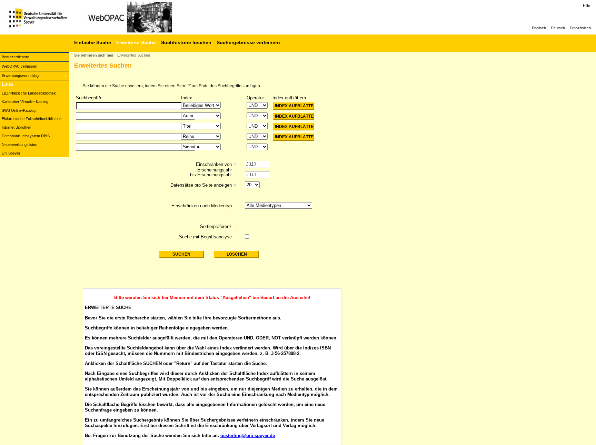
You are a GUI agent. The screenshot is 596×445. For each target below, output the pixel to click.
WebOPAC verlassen (19, 66)
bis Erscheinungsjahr (211, 174)
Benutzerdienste (15, 57)
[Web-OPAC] (103, 17)
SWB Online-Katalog (19, 110)
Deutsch (558, 28)
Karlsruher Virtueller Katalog (25, 102)
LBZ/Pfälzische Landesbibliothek (29, 93)
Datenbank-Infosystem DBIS (26, 136)
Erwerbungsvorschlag (20, 75)
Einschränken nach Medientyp (201, 205)
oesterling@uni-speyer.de (247, 435)
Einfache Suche (92, 42)
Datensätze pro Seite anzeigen (201, 185)
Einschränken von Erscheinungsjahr (214, 167)
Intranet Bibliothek (16, 127)
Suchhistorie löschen (186, 42)
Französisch (580, 28)
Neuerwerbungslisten (19, 144)
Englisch (539, 28)
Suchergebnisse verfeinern (248, 42)
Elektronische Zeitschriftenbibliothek (32, 119)
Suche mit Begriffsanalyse (205, 236)
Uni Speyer (11, 153)
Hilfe (586, 5)
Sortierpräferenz (216, 226)
